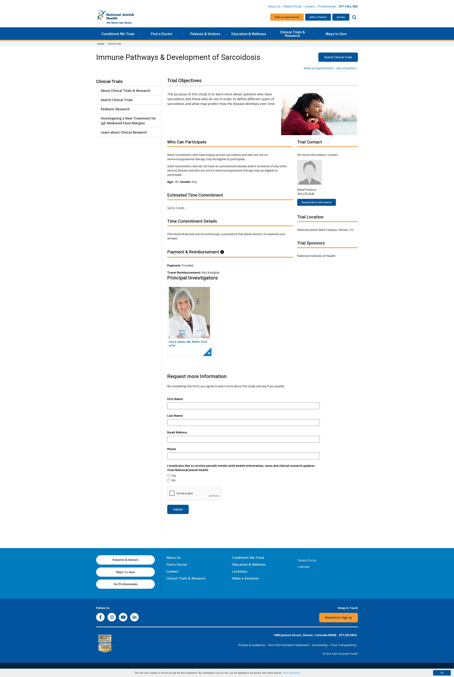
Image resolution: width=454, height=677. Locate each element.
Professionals (327, 6)
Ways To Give (125, 572)
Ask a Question (346, 68)
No (173, 480)
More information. (292, 672)
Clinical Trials (109, 81)
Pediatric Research (115, 109)
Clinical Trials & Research (292, 34)
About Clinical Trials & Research (125, 90)
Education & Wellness (248, 34)
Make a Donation (245, 578)
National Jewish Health (345, 653)
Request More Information (316, 202)
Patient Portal (292, 6)
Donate (341, 17)
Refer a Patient (318, 17)
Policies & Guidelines (251, 645)
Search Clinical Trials (338, 57)
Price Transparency (343, 645)
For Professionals (125, 584)
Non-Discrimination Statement (288, 645)
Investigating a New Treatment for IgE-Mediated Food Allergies (128, 120)
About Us (274, 6)
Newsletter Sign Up (338, 617)
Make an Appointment (287, 17)
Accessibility (320, 645)
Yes (173, 476)
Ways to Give (336, 34)
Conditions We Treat (118, 34)
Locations (239, 571)
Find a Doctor (161, 34)
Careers (310, 6)
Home (101, 43)
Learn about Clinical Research (124, 132)
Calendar (304, 567)
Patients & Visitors (205, 34)
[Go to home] (122, 17)
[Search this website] (354, 17)
